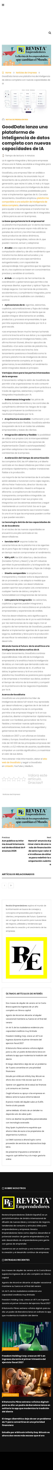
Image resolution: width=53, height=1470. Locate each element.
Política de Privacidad (20, 1462)
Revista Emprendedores (16, 905)
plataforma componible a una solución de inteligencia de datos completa (25, 202)
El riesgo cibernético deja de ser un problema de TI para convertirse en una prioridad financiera (26, 1068)
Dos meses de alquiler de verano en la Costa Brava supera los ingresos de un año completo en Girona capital (26, 1007)
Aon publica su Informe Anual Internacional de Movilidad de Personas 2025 (13, 844)
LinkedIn (9, 766)
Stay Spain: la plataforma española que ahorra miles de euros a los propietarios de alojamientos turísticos (25, 1131)
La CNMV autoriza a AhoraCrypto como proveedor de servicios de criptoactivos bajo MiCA (26, 1143)
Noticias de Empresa (26, 72)
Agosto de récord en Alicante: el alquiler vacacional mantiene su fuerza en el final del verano (26, 1019)
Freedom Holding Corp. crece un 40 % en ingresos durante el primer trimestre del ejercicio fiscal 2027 (24, 1040)
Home (8, 72)
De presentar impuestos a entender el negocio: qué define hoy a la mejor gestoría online (25, 1155)
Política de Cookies (40, 1462)
